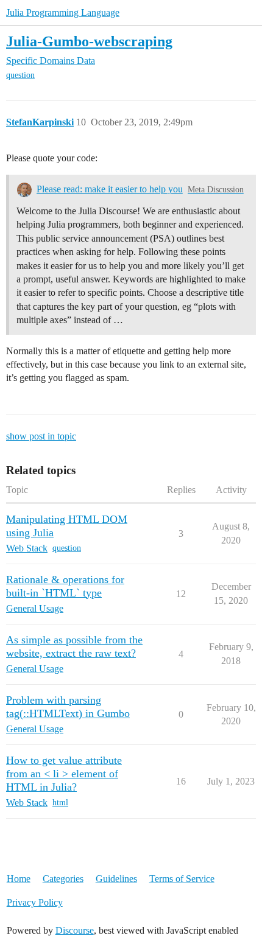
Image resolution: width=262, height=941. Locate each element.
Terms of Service (181, 878)
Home (18, 878)
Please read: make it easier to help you (110, 189)
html (60, 802)
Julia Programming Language (62, 12)
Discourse (74, 930)
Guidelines (116, 878)
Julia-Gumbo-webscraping (89, 41)
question (20, 75)
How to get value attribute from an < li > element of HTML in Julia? (64, 773)
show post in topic (41, 436)
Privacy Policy (35, 902)
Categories (63, 878)
